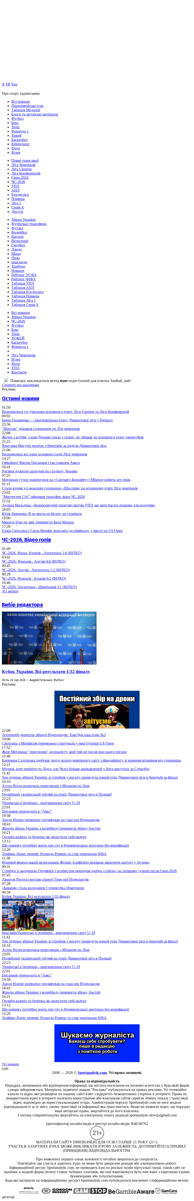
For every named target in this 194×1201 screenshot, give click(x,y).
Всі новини (20, 101)
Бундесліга (20, 195)
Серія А (17, 207)
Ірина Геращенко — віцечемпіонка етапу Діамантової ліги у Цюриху (57, 420)
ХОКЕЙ (18, 338)
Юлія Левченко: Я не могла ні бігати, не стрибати (42, 514)
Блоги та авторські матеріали (34, 114)
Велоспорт (20, 241)
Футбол (17, 118)
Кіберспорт (20, 144)
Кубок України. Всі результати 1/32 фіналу (46, 671)
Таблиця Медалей (25, 110)
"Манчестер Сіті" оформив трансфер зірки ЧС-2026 (43, 497)
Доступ (17, 212)
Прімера (18, 199)
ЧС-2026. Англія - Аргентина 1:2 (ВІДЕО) (36, 570)
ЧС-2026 (18, 182)
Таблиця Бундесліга (27, 292)
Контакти (19, 372)
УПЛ (15, 186)
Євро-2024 (19, 178)
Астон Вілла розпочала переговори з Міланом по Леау (46, 786)
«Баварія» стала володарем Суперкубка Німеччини (43, 888)
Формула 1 (20, 131)
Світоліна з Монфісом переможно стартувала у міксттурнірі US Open (58, 743)
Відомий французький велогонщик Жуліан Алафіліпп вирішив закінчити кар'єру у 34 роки (75, 862)
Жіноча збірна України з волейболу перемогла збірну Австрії (51, 828)
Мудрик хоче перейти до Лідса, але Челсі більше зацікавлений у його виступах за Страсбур (75, 769)
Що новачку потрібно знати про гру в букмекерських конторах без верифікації (65, 845)
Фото (15, 148)
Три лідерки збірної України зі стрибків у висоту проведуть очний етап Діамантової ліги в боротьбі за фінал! (90, 777)
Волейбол (19, 232)
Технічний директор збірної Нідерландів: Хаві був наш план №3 (54, 735)
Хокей (16, 135)
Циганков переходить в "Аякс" (27, 811)
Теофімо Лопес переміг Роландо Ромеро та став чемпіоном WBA (54, 854)
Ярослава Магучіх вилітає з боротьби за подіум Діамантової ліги (54, 446)
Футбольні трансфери (28, 224)
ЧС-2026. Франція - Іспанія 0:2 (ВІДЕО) (34, 578)
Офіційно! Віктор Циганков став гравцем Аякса (41, 463)
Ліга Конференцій (25, 173)
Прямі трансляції (25, 161)
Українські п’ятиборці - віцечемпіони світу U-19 (41, 803)
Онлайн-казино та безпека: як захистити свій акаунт (44, 837)
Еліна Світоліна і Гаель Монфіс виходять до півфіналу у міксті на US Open (62, 531)
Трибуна (18, 266)
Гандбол (18, 245)
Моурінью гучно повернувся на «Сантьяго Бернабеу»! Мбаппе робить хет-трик (66, 480)
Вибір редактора (22, 604)
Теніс (15, 127)
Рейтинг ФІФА (23, 279)
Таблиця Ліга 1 (23, 300)
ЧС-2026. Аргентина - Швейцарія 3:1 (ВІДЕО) (39, 587)
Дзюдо (16, 249)
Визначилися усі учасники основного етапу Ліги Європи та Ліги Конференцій (65, 412)
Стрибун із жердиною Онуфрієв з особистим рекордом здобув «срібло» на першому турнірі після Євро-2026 (89, 871)
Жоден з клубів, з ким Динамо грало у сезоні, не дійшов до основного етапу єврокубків (73, 437)
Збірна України (23, 220)
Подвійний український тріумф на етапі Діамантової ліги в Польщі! (57, 794)
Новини (17, 271)
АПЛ (15, 190)
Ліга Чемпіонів (23, 165)
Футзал (17, 228)
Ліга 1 (16, 203)
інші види (19, 262)
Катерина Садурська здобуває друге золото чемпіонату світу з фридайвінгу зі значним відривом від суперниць (91, 760)
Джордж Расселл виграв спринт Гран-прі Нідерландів (45, 879)
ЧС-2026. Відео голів (26, 539)
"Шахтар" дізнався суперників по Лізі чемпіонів (41, 429)
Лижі (15, 258)
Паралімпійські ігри (27, 106)
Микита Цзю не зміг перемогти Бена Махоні (38, 522)
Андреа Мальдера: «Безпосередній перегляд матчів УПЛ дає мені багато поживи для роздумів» (79, 505)
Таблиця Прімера (25, 296)
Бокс (15, 123)
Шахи (16, 254)
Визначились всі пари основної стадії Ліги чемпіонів (44, 454)
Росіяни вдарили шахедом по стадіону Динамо (39, 471)
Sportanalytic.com (92, 1073)
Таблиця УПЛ (22, 283)
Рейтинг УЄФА (24, 275)
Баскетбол (19, 140)
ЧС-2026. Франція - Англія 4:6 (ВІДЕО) (34, 561)
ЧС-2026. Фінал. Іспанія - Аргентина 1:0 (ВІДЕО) (42, 553)
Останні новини (20, 398)
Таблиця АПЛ (22, 288)
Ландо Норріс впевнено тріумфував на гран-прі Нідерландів (51, 820)
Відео (15, 152)
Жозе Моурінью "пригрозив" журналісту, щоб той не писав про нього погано (64, 752)
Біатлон (17, 237)
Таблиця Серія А (25, 305)
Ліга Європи (21, 169)
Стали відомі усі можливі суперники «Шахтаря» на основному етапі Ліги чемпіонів (70, 488)
